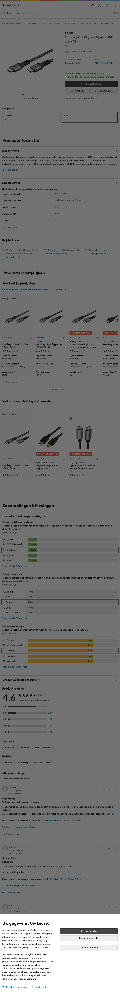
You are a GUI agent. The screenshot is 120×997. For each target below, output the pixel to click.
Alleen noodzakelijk (89, 938)
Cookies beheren (89, 947)
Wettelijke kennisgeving (15, 987)
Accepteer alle (89, 931)
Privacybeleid (39, 987)
